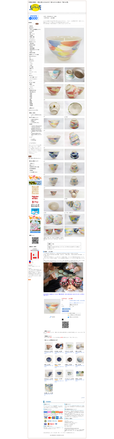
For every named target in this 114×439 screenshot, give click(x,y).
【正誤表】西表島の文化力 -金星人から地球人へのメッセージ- (36, 134)
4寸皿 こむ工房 (78, 351)
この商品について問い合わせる (75, 314)
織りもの (30, 75)
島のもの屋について (33, 117)
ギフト (30, 73)
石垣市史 (31, 46)
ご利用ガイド (71, 13)
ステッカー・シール (32, 71)
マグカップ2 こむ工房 (48, 351)
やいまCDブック (32, 40)
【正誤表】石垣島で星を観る (36, 130)
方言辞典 (31, 35)
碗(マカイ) (31, 59)
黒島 (30, 99)
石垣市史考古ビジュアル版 (34, 49)
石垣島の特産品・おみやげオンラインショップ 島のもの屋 (56, 437)
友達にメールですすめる (74, 316)
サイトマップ (82, 13)
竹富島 (31, 95)
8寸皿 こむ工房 (47, 364)
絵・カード (31, 88)
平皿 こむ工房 (78, 364)
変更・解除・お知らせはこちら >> (35, 158)
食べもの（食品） (32, 82)
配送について (33, 120)
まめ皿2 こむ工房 (68, 364)
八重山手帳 (32, 43)
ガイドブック (32, 38)
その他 (31, 51)
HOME (45, 16)
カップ (31, 62)
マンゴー (31, 87)
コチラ (57, 407)
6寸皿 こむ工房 (57, 364)
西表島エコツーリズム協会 (34, 54)
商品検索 (30, 22)
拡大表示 (53, 316)
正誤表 (30, 124)
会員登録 (32, 121)
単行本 (31, 32)
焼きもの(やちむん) (32, 56)
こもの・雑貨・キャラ (33, 77)
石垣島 (31, 93)
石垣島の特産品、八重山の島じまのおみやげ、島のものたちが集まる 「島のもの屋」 (49, 2)
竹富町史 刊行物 (32, 52)
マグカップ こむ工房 (69, 351)
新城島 (31, 102)
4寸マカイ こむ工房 (58, 378)
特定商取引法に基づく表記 (34, 166)
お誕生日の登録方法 (34, 119)
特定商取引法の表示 (60, 435)
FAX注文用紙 (33, 140)
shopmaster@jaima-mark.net (71, 428)
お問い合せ (77, 13)
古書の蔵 (30, 26)
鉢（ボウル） (32, 60)
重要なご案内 (32, 112)
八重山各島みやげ (32, 91)
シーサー (31, 63)
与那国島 (31, 105)
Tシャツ (30, 80)
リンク (30, 137)
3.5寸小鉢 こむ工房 (58, 351)
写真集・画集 (32, 36)
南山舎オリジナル (32, 41)
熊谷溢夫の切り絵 (33, 90)
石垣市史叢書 (32, 48)
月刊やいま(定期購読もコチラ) (35, 29)
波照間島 (31, 103)
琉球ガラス (32, 68)
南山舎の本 (31, 27)
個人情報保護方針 (33, 168)
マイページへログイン (63, 13)
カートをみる (55, 13)
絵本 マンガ (32, 33)
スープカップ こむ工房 (69, 378)
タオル (30, 70)
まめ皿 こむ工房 (78, 378)
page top (83, 397)
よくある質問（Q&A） (35, 122)
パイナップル (32, 85)
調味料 (31, 84)
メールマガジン (32, 143)
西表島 (31, 96)
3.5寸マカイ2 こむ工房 (48, 378)
